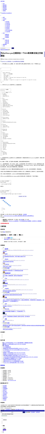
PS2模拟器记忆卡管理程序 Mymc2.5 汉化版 (13, 358)
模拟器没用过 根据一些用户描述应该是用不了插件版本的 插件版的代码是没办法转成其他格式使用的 (24, 325)
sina (33, 215)
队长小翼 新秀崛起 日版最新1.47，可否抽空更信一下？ (14, 311)
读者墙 (4, 10)
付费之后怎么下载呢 (7, 266)
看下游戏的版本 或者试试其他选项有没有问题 (12, 294)
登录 (3, 1)
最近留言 (5, 5)
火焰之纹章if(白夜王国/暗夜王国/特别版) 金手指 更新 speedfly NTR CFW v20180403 (21, 356)
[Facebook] (3, 415)
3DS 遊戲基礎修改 (7, 347)
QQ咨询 (4, 429)
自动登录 (28, 412)
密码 (4, 321)
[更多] (3, 200)
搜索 (13, 48)
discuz (9, 215)
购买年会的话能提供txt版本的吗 (9, 290)
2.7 (3, 215)
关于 (4, 3)
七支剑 (21, 219)
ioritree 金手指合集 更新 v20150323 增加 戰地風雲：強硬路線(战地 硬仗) (18, 342)
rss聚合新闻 (19, 215)
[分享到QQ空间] (4, 201)
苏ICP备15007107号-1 (19, 409)
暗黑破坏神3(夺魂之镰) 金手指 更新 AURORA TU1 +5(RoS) (15, 348)
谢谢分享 (5, 251)
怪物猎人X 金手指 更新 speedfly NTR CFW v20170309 (14, 352)
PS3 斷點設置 (6, 345)
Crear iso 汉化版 (6, 351)
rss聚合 (15, 215)
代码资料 (6, 49)
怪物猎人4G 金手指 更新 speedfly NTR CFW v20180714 (14, 354)
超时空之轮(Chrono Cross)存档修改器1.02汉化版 (13, 361)
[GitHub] (6, 415)
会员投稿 (5, 9)
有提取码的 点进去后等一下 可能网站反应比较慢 (13, 270)
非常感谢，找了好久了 (7, 306)
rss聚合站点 (24, 215)
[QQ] (2, 415)
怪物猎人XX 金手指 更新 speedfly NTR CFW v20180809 (14, 344)
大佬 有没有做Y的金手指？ (8, 261)
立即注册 (38, 412)
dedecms (6, 215)
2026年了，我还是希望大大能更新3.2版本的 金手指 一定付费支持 (16, 316)
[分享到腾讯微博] (7, 203)
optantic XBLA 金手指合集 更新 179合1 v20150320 (14, 362)
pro (13, 215)
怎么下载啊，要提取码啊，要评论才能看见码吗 (12, 275)
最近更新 (5, 6)
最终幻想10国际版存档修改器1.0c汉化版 (12, 359)
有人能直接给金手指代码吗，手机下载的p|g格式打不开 (14, 256)
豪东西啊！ (5, 285)
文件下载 (24, 196)
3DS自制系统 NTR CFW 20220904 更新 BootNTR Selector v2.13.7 (16, 349)
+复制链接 (39, 221)
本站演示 (20, 196)
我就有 (8, 237)
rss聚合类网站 (29, 215)
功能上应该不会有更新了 (8, 329)
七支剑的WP (8, 409)
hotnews (11, 215)
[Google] (5, 415)
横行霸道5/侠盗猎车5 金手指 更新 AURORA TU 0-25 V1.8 (15, 355)
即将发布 (5, 7)
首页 (1, 49)
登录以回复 (6, 239)
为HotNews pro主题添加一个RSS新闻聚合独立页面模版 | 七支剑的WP (22, 221)
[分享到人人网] (8, 204)
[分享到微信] (10, 205)
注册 (1, 1)
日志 (3, 49)
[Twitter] (4, 415)
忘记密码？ (33, 412)
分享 (4, 197)
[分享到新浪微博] (6, 202)
